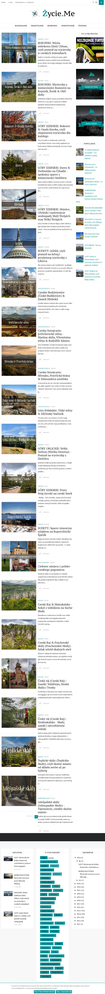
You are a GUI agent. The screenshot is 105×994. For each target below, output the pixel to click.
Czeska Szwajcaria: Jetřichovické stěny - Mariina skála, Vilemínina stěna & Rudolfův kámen (54, 336)
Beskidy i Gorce (47, 870)
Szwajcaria (45, 948)
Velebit (44, 960)
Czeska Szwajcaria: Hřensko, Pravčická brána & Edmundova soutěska (54, 375)
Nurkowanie (46, 919)
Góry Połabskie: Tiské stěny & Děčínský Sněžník (55, 412)
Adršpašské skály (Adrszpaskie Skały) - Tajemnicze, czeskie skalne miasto (55, 807)
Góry (43, 894)
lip (80, 861)
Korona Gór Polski (48, 899)
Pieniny (44, 927)
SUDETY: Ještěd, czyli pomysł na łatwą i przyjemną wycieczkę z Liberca (52, 256)
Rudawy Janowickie (48, 935)
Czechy (40, 39)
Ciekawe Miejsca (44, 288)
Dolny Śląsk (46, 890)
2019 (79, 897)
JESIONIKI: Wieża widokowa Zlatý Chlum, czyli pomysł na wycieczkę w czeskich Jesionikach (54, 48)
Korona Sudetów (47, 903)
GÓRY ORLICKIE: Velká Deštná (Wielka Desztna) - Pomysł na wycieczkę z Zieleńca (54, 453)
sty (80, 880)
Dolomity (58, 890)
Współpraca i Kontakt (24, 2)
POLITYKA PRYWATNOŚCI (44, 992)
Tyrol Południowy (56, 956)
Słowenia (45, 952)
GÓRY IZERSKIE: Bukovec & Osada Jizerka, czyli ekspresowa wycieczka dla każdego (54, 131)
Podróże (54, 927)
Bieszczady (45, 874)
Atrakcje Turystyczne (49, 862)
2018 (79, 900)
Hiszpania (53, 894)
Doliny (56, 886)
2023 (79, 883)
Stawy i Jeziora (46, 944)
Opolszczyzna (47, 923)
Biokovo (57, 874)
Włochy (59, 968)
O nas (10, 2)
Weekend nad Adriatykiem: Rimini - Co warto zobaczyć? (94, 182)
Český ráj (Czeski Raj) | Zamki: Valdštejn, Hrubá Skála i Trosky (53, 684)
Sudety (59, 944)
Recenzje (55, 931)
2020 (79, 894)
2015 (79, 910)
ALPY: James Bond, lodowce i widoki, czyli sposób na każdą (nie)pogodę (22, 917)
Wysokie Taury (46, 968)
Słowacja (57, 948)
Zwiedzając (45, 976)
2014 (79, 914)
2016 (79, 907)
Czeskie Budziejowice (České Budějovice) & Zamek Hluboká (51, 295)
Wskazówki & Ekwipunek (50, 964)
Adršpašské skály (44, 798)
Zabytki (44, 972)
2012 (79, 921)
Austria (44, 866)
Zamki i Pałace (56, 972)
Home (3, 2)
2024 (79, 857)
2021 (79, 890)
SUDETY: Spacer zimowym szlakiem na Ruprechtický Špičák (55, 531)
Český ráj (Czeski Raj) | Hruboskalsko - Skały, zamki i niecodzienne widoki (52, 724)
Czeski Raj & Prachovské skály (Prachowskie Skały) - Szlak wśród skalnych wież (55, 646)
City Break (45, 886)
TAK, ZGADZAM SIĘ (63, 992)
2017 (79, 904)
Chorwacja (45, 878)
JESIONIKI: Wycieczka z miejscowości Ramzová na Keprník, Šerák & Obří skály (54, 89)
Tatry (55, 952)
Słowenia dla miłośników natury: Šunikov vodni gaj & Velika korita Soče (94, 211)
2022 (79, 887)
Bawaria (54, 866)
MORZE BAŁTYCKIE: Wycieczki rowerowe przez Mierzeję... (89, 874)
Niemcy (58, 915)
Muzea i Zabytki (47, 911)
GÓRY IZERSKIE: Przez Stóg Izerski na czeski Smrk (55, 491)
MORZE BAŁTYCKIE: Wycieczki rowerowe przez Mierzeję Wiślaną (22, 879)
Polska (44, 931)
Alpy (43, 858)
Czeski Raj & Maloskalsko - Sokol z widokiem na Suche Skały (55, 607)
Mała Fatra (45, 907)
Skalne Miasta (46, 939)
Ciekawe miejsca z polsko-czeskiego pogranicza (54, 568)
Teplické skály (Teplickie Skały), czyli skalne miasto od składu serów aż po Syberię (54, 765)
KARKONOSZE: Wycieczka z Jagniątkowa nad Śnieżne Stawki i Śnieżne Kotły (89, 196)
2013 (79, 917)
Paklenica (60, 923)
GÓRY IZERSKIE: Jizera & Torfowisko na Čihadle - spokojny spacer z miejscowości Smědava (54, 173)
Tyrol (44, 956)
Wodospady (55, 960)
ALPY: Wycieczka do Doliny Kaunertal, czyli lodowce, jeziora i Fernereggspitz (22, 861)
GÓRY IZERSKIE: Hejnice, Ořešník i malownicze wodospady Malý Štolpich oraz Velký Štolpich (54, 214)
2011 (79, 924)
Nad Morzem (46, 915)
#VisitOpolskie (43, 562)
